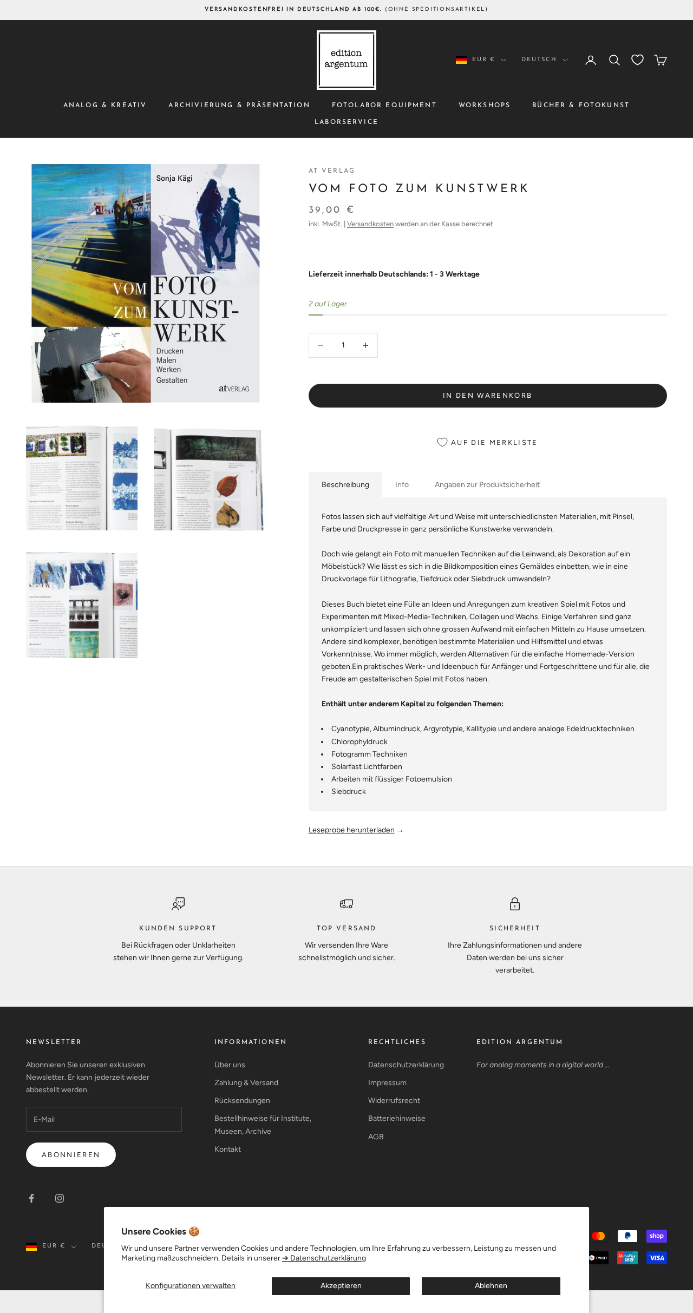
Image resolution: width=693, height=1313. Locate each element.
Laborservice (346, 122)
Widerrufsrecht (394, 1100)
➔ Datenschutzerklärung (324, 1258)
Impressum (387, 1082)
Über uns (229, 1064)
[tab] (345, 484)
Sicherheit (514, 928)
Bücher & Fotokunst (581, 105)
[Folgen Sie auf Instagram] (59, 1198)
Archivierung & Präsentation (239, 105)
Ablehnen (491, 1285)
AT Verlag (332, 171)
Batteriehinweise (397, 1118)
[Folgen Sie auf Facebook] (31, 1198)
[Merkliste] (637, 59)
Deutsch (539, 60)
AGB (376, 1136)
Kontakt (227, 1149)
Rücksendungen (242, 1100)
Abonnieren (71, 1155)
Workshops (485, 105)
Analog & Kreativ (105, 105)
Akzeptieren (341, 1285)
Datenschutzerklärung (406, 1064)
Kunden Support (178, 928)
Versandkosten (370, 224)
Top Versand (347, 928)
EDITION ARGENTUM (520, 1042)
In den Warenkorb (487, 395)
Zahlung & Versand (246, 1082)
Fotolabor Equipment (384, 105)
